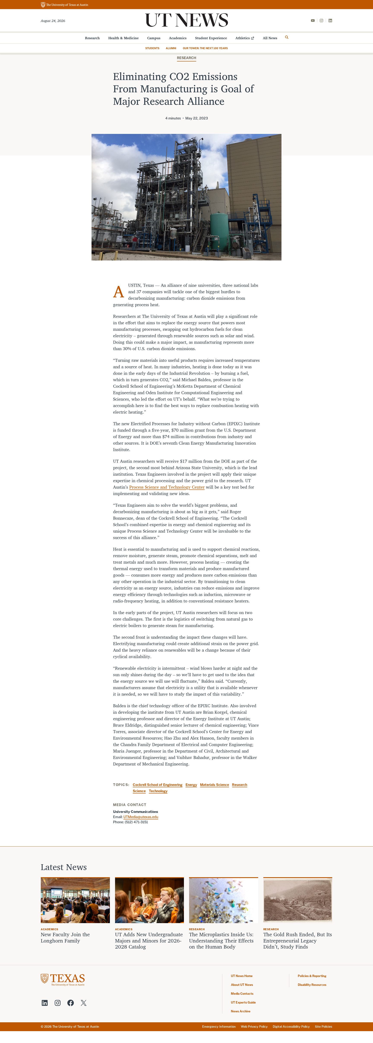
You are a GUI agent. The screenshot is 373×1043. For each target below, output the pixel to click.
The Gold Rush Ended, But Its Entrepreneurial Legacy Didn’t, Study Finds (297, 940)
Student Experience (211, 38)
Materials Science (214, 785)
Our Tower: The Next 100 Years (205, 48)
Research (92, 38)
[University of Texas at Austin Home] (64, 5)
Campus (153, 38)
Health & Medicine (123, 38)
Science (139, 791)
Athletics (242, 38)
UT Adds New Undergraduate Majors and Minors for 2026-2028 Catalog (149, 940)
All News (270, 38)
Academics (177, 38)
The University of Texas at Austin (75, 1026)
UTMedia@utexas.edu (140, 817)
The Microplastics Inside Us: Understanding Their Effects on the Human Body (221, 940)
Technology (158, 791)
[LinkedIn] (330, 20)
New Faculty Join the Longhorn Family (65, 937)
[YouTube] (313, 20)
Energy (191, 785)
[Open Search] (287, 37)
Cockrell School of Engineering (157, 785)
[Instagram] (321, 20)
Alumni (171, 48)
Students (152, 48)
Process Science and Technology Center (167, 487)
